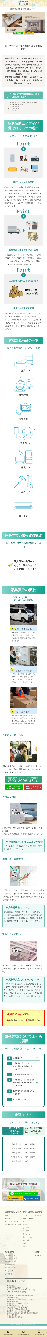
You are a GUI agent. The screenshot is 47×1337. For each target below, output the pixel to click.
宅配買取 (9, 77)
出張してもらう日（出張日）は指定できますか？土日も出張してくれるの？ (23, 1083)
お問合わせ (8, 1274)
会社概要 (7, 1218)
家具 (23, 370)
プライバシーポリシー (12, 1221)
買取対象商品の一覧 (17, 104)
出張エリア (14, 110)
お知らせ (38, 1255)
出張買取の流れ (10, 1255)
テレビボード (27, 1240)
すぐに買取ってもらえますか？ (23, 1099)
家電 (23, 467)
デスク (25, 1221)
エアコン (23, 516)
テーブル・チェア (29, 1218)
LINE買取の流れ (10, 1264)
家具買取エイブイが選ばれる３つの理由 (23, 102)
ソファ (25, 1215)
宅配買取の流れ (10, 1258)
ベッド (25, 1225)
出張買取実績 (14, 106)
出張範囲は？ (17, 1058)
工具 (23, 492)
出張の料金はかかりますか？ (22, 1074)
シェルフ (26, 1231)
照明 (24, 1243)
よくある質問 (14, 108)
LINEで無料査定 (39, 1335)
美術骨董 (23, 419)
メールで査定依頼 (23, 1335)
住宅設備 (23, 395)
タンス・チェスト (29, 1237)
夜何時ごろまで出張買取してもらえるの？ (23, 1092)
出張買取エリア (10, 1268)
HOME (7, 1215)
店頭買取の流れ (10, 1261)
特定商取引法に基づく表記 (13, 1224)
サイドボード (27, 1228)
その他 (25, 1246)
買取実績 (38, 1215)
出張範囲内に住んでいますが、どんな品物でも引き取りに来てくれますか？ (23, 1066)
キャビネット (27, 1234)
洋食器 (23, 443)
